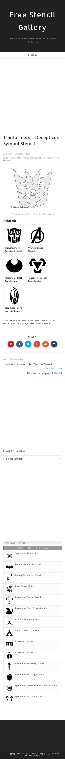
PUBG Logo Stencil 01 (25, 652)
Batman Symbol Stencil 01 (28, 564)
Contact (37, 755)
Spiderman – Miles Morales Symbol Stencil (36, 685)
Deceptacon (27, 320)
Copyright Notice (15, 753)
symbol (31, 323)
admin (9, 153)
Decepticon (39, 320)
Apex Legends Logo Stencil (28, 630)
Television (47, 157)
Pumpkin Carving (33, 157)
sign (24, 323)
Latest (21, 543)
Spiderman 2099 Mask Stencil (29, 696)
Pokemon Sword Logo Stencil (29, 663)
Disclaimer (30, 753)
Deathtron (14, 320)
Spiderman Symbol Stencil (28, 553)
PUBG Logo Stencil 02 (25, 641)
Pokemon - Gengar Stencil (28, 597)
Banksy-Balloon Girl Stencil (28, 575)
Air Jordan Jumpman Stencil (28, 619)
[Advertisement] (32, 100)
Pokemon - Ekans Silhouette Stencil (32, 608)
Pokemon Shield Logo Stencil (29, 674)
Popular (10, 543)
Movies (20, 157)
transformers (43, 323)
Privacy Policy (42, 753)
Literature (10, 157)
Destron (50, 320)
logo (18, 323)
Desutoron (9, 323)
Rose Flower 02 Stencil (26, 586)
